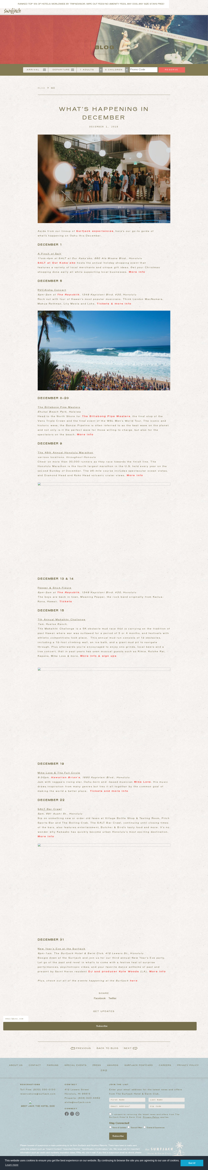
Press (97, 1065)
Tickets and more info (109, 791)
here (134, 981)
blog (41, 88)
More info (137, 272)
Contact (35, 1065)
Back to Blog (108, 1048)
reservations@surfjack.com (38, 1094)
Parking (52, 1065)
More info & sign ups (98, 656)
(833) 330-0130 (44, 1090)
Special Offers (136, 1128)
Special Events (76, 1065)
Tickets (65, 601)
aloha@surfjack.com (78, 1102)
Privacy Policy (188, 1065)
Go (53, 88)
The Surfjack (12, 11)
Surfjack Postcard (138, 1065)
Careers (165, 1065)
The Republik (68, 295)
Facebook (97, 998)
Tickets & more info (114, 304)
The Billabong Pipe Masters (106, 416)
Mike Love (142, 782)
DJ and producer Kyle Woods (113, 971)
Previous (83, 1048)
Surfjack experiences (95, 231)
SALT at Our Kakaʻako (57, 263)
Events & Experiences (156, 1128)
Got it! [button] (191, 1163)
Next (128, 1048)
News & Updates (119, 1128)
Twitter (111, 998)
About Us (16, 1065)
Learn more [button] (11, 1164)
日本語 (104, 1071)
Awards (112, 1065)
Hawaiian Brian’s (65, 777)
